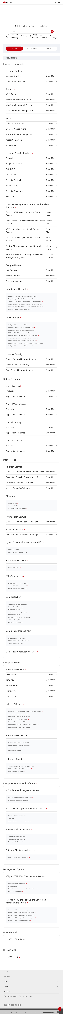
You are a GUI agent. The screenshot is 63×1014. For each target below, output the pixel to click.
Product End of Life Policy (12, 36)
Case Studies (35, 36)
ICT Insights (55, 36)
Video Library (45, 36)
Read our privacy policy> (48, 1012)
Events (25, 36)
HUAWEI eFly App (27, 996)
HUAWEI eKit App (12, 996)
